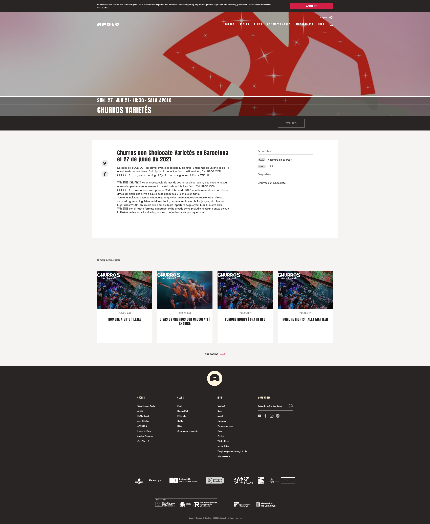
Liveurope (222, 421)
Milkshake (181, 416)
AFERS (140, 411)
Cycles (244, 24)
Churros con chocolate (187, 431)
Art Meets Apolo (279, 24)
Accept (311, 6)
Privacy (199, 518)
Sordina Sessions (145, 436)
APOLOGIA (142, 426)
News (220, 411)
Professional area (225, 426)
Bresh (179, 406)
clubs (258, 24)
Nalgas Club (182, 411)
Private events (224, 456)
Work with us (223, 441)
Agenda (230, 24)
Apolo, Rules (223, 446)
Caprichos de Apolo (146, 406)
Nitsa (179, 426)
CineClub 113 (304, 24)
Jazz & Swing (143, 421)
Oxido (180, 421)
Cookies (105, 8)
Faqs (220, 431)
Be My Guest (143, 416)
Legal (191, 518)
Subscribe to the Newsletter (270, 406)
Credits (221, 436)
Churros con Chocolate (272, 182)
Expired (291, 123)
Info (321, 24)
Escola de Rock (144, 431)
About (220, 416)
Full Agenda (212, 354)
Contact (221, 406)
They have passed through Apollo (232, 451)
